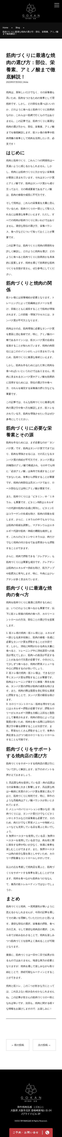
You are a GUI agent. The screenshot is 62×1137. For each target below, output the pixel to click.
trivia (26, 82)
